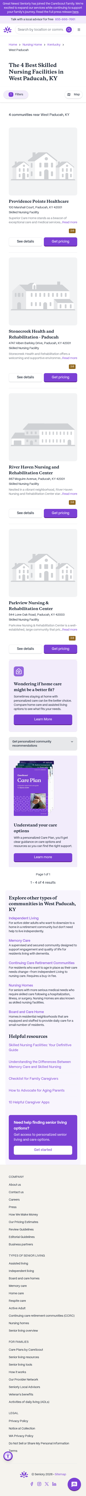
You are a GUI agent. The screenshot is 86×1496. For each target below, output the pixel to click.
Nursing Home (32, 44)
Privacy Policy (18, 1421)
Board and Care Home (26, 1012)
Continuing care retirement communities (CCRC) (42, 1315)
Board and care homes (24, 1278)
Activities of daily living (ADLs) (29, 1402)
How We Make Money (23, 1214)
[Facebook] (32, 1484)
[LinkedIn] (54, 1484)
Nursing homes (19, 1323)
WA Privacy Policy (21, 1436)
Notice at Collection (22, 1428)
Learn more (43, 857)
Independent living (21, 1271)
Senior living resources (24, 1357)
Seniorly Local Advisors (24, 1387)
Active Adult (17, 1308)
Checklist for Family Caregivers (33, 1078)
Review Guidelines (21, 1229)
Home (13, 44)
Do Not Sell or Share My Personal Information (39, 1443)
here (75, 12)
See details (25, 241)
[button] (69, 30)
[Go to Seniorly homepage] (24, 1474)
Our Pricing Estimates (23, 1222)
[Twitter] (47, 1484)
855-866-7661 (65, 19)
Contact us (16, 1192)
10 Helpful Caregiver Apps (29, 1102)
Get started (43, 1149)
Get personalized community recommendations (31, 743)
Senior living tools (20, 1364)
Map (77, 94)
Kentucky (54, 44)
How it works (17, 1372)
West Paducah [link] (19, 50)
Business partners (21, 1244)
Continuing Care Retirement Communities (42, 963)
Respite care (17, 1300)
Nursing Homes (21, 985)
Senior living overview (23, 1330)
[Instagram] (39, 1484)
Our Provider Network (23, 1379)
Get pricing (60, 241)
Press (12, 1207)
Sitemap (60, 1474)
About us (15, 1184)
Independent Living (24, 918)
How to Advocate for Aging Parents (36, 1090)
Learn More (43, 719)
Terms (13, 1451)
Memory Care (19, 940)
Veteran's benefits (21, 1394)
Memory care (18, 1286)
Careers (14, 1199)
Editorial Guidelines (22, 1237)
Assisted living (18, 1263)
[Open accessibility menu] (8, 1456)
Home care (16, 1293)
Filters (16, 94)
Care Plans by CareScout (26, 1349)
